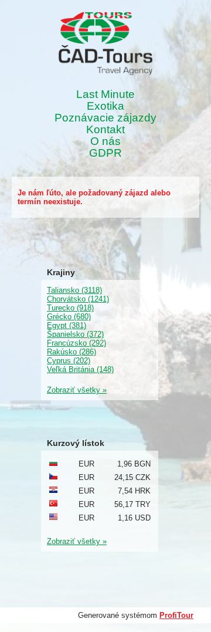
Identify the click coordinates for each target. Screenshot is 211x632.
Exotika (105, 106)
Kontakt (105, 130)
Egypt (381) (66, 325)
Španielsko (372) (75, 334)
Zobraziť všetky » (77, 390)
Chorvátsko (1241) (78, 299)
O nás (105, 141)
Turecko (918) (70, 307)
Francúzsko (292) (76, 343)
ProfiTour (176, 615)
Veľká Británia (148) (80, 369)
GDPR (105, 153)
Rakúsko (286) (71, 351)
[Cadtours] (105, 44)
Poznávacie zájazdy (105, 118)
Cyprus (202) (68, 360)
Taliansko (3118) (74, 290)
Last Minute (105, 94)
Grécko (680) (69, 316)
